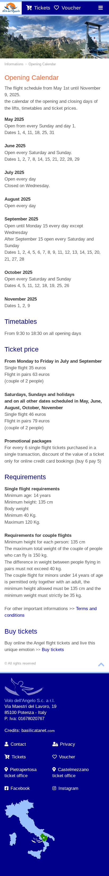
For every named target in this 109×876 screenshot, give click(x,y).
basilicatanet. (38, 730)
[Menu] (100, 8)
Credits (11, 730)
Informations (14, 64)
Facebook (20, 788)
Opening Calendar (42, 64)
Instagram (68, 788)
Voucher (67, 756)
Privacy (67, 744)
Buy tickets (20, 631)
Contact (18, 744)
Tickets (19, 756)
